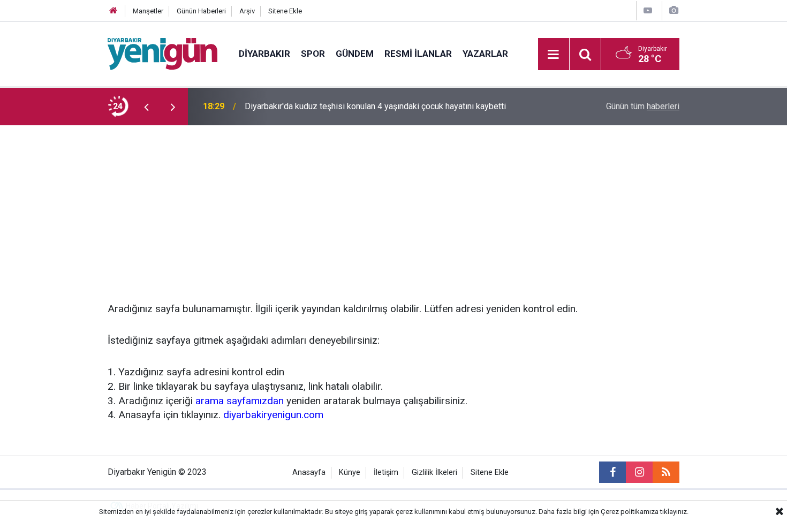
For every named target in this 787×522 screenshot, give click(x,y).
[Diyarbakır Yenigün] (162, 53)
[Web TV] (648, 10)
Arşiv (247, 11)
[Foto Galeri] (673, 10)
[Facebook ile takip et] (612, 472)
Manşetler (148, 11)
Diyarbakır (264, 53)
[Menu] (553, 54)
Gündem (355, 53)
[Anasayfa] (113, 11)
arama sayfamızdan (239, 401)
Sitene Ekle (285, 11)
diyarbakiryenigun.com (273, 414)
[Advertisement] (393, 206)
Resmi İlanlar (418, 53)
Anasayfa (309, 472)
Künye (349, 472)
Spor (313, 53)
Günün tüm (642, 106)
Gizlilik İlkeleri (434, 472)
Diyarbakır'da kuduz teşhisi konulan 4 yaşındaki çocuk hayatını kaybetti (375, 106)
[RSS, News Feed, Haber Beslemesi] (666, 472)
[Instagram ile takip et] (639, 472)
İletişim (386, 472)
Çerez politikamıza (630, 512)
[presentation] (146, 106)
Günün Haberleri (201, 11)
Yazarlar (485, 53)
